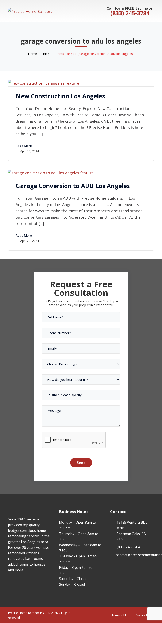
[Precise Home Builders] (30, 10)
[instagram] (15, 582)
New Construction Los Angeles (60, 96)
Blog (46, 53)
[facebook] (9, 582)
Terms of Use (121, 615)
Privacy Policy (144, 615)
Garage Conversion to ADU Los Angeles (73, 186)
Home (32, 53)
